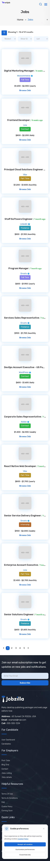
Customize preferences (25, 849)
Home (20, 19)
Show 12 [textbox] (24, 39)
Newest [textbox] (8, 39)
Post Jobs (6, 760)
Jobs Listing (7, 773)
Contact (5, 769)
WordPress (24, 372)
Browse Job (25, 90)
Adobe (24, 422)
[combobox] (9, 38)
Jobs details (7, 777)
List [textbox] (38, 39)
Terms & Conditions (10, 798)
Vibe (25, 174)
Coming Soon (7, 811)
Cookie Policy (7, 806)
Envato (24, 273)
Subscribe (25, 683)
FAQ (3, 802)
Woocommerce (24, 76)
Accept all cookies (25, 844)
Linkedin (24, 224)
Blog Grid (5, 765)
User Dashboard (8, 740)
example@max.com (17, 720)
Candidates (6, 744)
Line (25, 125)
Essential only (25, 855)
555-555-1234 (13, 723)
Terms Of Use (7, 794)
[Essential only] (44, 829)
